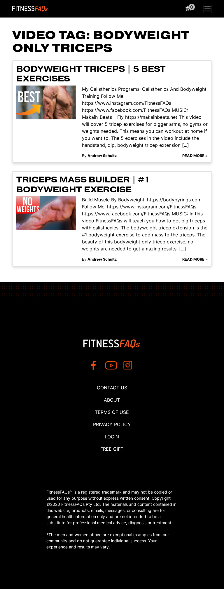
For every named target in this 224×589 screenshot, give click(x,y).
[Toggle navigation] (207, 9)
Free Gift (111, 449)
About (112, 400)
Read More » (195, 156)
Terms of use (112, 412)
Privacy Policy (112, 424)
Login (112, 437)
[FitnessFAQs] (30, 9)
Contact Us (112, 388)
